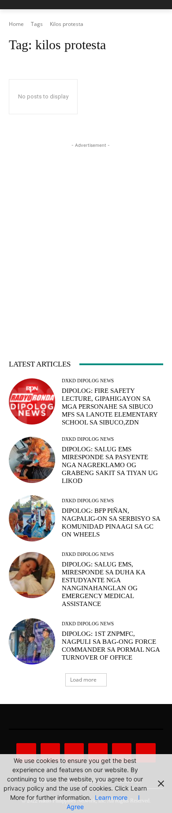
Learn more (111, 797)
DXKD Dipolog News (88, 380)
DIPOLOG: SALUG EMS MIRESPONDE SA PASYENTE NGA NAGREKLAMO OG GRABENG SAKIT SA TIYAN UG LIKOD (110, 465)
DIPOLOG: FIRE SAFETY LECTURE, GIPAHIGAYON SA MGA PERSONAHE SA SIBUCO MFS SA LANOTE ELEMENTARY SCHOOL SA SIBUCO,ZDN (110, 406)
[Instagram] (50, 752)
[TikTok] (98, 752)
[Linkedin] (74, 752)
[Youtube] (145, 752)
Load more (83, 679)
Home (16, 24)
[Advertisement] (86, 235)
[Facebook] (26, 752)
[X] (121, 752)
